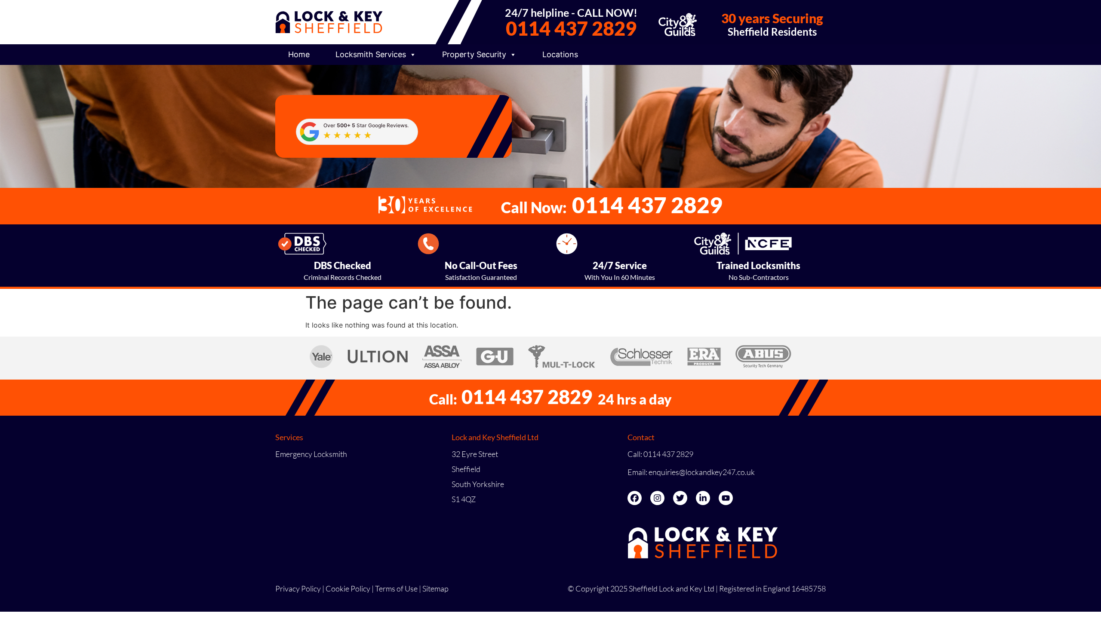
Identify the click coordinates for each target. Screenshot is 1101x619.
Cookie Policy (348, 588)
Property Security (474, 54)
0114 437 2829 (571, 28)
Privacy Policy (298, 588)
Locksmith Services (370, 54)
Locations (560, 54)
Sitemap (435, 588)
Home (299, 54)
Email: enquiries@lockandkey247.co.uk (691, 472)
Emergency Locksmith (311, 454)
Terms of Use (396, 588)
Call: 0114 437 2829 (660, 454)
